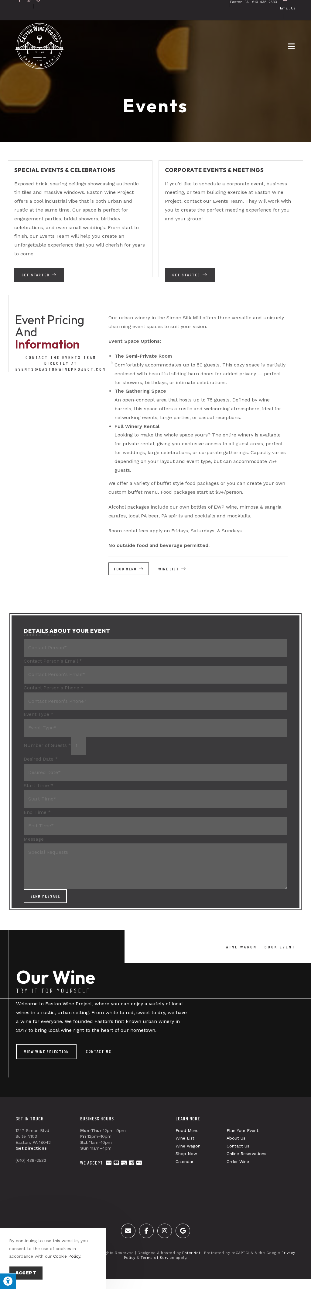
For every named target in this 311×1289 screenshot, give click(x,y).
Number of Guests (47, 745)
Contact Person (44, 634)
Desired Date (41, 759)
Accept (25, 1273)
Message (34, 839)
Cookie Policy (66, 1256)
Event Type (38, 714)
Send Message (45, 895)
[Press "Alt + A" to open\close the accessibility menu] (8, 1281)
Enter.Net (191, 1253)
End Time (37, 812)
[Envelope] (128, 1231)
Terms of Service (157, 1258)
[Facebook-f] (146, 1231)
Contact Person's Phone (54, 688)
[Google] (183, 1231)
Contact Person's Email (53, 661)
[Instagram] (164, 1231)
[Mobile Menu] (291, 46)
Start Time (38, 785)
